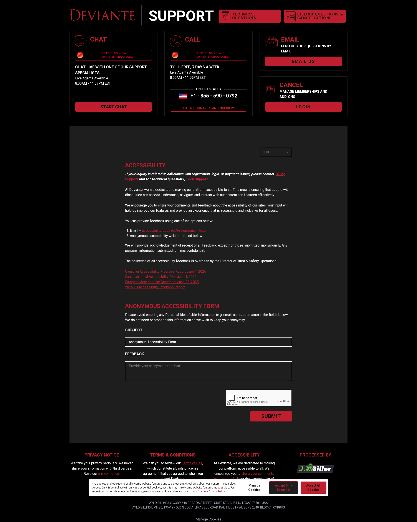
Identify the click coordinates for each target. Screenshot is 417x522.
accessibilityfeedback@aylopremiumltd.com (175, 230)
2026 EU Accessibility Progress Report (155, 287)
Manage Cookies (208, 519)
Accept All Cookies (313, 488)
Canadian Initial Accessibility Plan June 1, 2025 (161, 277)
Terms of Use (192, 463)
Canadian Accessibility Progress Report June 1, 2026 (165, 271)
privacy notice (108, 474)
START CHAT (113, 106)
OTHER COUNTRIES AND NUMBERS (208, 108)
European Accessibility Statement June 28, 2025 (162, 282)
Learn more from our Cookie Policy (204, 491)
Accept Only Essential (283, 488)
